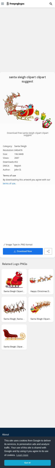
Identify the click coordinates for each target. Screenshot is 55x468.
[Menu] (2, 3)
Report (17, 165)
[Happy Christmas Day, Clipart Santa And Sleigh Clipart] (41, 279)
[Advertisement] (27, 41)
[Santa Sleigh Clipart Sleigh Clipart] (14, 279)
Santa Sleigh (20, 146)
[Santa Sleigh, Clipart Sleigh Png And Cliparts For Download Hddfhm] (14, 334)
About (5, 434)
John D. (17, 169)
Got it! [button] (27, 463)
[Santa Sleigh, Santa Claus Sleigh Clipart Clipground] (14, 307)
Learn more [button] (22, 455)
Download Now (24, 251)
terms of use (9, 183)
